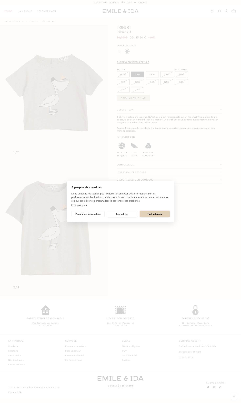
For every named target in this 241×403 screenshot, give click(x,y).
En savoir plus (79, 205)
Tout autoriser (154, 214)
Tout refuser (122, 214)
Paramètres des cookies (87, 214)
